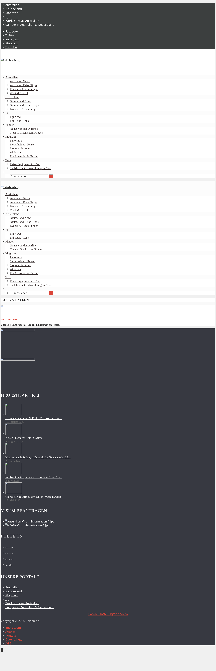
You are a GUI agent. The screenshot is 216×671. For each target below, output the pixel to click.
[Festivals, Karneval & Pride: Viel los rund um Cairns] (13, 414)
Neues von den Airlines (24, 128)
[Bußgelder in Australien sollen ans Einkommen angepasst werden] (8, 315)
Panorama (16, 140)
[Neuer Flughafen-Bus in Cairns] (13, 434)
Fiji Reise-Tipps (19, 120)
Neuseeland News (20, 101)
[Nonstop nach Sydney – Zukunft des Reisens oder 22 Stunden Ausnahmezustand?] (13, 453)
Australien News (20, 81)
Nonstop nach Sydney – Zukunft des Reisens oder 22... (38, 457)
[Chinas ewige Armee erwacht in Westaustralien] (13, 493)
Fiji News (15, 116)
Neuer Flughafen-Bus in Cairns (23, 437)
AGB (8, 643)
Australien (12, 5)
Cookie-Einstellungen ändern (108, 614)
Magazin (10, 136)
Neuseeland (13, 9)
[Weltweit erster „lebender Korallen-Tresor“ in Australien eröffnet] (13, 473)
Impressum (13, 628)
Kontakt (10, 635)
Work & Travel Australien (22, 21)
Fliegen (9, 124)
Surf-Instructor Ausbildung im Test (30, 168)
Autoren (11, 632)
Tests (8, 160)
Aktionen (15, 152)
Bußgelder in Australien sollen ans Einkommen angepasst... (31, 324)
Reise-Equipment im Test (25, 164)
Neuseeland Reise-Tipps (24, 105)
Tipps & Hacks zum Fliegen (26, 132)
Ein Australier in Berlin (24, 156)
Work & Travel (19, 93)
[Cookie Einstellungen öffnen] (18, 668)
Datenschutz (13, 639)
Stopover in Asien (20, 148)
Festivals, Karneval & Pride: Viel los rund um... (33, 418)
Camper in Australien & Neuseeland (29, 25)
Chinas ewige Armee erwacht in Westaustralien (33, 496)
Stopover (11, 13)
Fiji (7, 17)
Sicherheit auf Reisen (22, 144)
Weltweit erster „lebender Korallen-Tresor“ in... (33, 477)
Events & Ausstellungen (24, 89)
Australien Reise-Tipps (23, 85)
